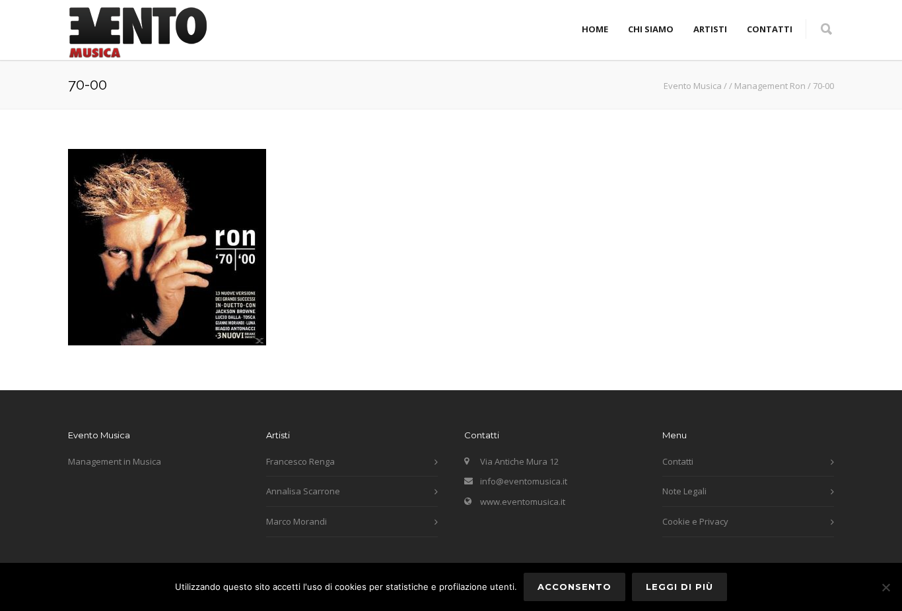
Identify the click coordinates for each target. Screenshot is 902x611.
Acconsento (574, 586)
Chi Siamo (651, 29)
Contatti (769, 29)
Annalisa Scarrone (303, 491)
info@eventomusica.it (523, 481)
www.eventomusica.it (522, 502)
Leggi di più (679, 586)
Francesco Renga (300, 461)
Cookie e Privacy (695, 521)
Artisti (710, 29)
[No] (885, 587)
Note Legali (684, 491)
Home (595, 29)
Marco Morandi (296, 521)
